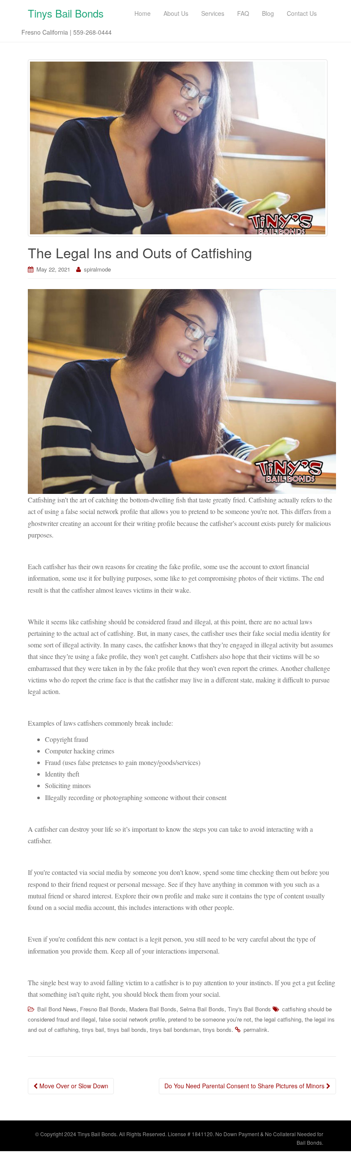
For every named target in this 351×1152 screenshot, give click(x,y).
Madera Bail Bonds (152, 1009)
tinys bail (93, 1029)
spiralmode (97, 269)
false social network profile (132, 1019)
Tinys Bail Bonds (66, 13)
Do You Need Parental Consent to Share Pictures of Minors (245, 1085)
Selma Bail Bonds (202, 1009)
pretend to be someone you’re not (209, 1019)
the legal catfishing (278, 1019)
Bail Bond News (57, 1009)
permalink (256, 1029)
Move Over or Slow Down (73, 1085)
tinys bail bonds (126, 1029)
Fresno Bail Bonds (103, 1009)
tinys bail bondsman (174, 1029)
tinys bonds (217, 1029)
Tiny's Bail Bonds (249, 1009)
